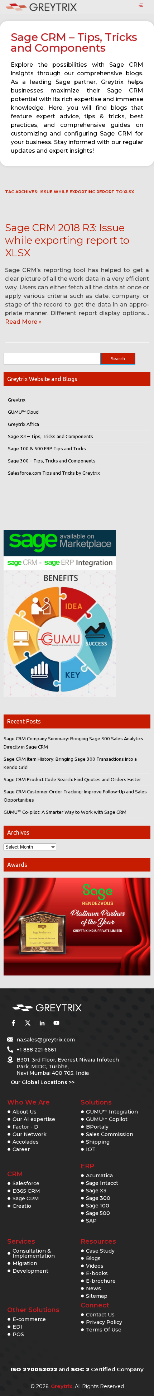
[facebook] (13, 1023)
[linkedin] (42, 1023)
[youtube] (56, 1023)
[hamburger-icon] (141, 5)
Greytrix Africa (23, 424)
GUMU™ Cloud (23, 412)
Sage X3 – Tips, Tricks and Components (50, 436)
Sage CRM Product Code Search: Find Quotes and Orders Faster (72, 779)
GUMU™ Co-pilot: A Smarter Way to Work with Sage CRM (65, 812)
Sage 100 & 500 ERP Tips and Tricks (47, 448)
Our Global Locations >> (42, 1082)
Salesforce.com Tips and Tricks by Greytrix (54, 473)
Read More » (23, 321)
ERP (87, 1166)
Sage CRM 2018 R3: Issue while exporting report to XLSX (67, 240)
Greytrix (16, 400)
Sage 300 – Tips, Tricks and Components (52, 461)
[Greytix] (66, 1008)
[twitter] (27, 1023)
